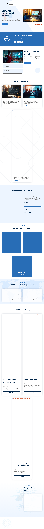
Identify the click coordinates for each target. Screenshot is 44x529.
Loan (27, 2)
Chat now (5, 24)
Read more (11, 392)
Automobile (37, 2)
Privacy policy (21, 524)
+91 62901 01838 (38, 24)
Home (10, 2)
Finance (18, 2)
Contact (3, 524)
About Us (11, 4)
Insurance (23, 2)
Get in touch (27, 63)
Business (14, 2)
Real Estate (32, 2)
